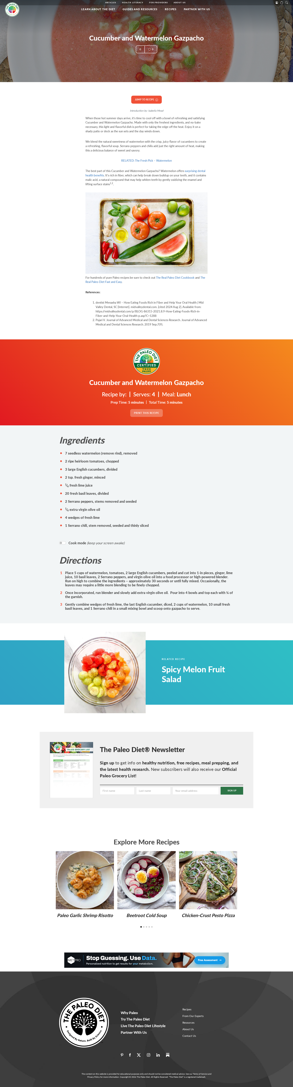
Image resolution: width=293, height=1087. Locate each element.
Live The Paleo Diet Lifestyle (143, 1026)
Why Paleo (129, 1013)
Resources (188, 1022)
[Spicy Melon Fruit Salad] (113, 672)
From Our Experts (193, 1015)
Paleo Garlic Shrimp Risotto (85, 915)
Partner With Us (197, 9)
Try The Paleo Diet (135, 1019)
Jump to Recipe (145, 99)
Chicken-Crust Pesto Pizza (208, 915)
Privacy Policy (93, 1077)
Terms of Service (200, 1074)
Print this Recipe (146, 412)
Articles (110, 2)
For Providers (158, 2)
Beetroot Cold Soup (146, 915)
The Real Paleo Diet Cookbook (175, 277)
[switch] (62, 543)
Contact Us (189, 1035)
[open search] (286, 2)
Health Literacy (132, 2)
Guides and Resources (140, 9)
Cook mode (96, 543)
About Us (179, 2)
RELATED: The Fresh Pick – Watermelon (146, 160)
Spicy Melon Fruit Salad (193, 674)
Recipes (170, 9)
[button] (232, 891)
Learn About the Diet (98, 9)
